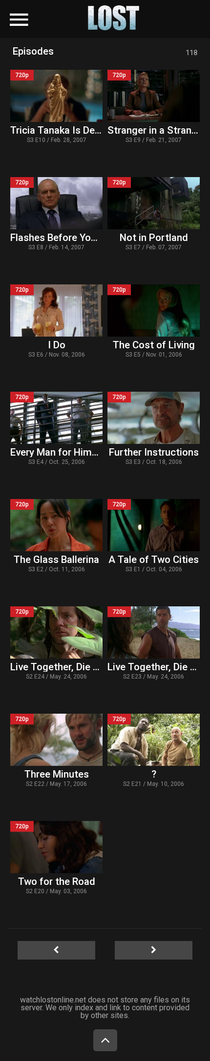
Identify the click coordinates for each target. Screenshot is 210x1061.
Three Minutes (56, 774)
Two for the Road (56, 881)
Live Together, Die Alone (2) (72, 667)
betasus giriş (95, 32)
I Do (56, 345)
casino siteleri (76, 25)
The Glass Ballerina (56, 559)
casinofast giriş (125, 38)
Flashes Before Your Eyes (66, 237)
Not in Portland (154, 237)
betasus (132, 32)
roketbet (167, 38)
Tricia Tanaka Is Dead (58, 130)
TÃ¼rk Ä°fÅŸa (132, 13)
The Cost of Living (154, 345)
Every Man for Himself (59, 452)
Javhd (99, 20)
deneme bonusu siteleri (139, 25)
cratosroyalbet (73, 38)
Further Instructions (154, 452)
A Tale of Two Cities (153, 559)
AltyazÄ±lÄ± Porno (69, 13)
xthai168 (134, 20)
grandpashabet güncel (42, 45)
